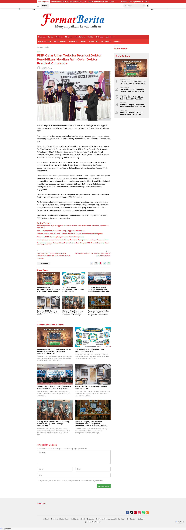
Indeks (44, 5)
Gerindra (116, 41)
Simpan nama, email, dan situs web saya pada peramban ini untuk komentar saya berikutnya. (71, 481)
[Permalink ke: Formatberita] (38, 68)
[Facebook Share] (91, 263)
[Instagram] (139, 513)
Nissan (83, 41)
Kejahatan (73, 41)
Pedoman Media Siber (60, 519)
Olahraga (99, 37)
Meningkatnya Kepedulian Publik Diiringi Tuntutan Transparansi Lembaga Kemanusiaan (72, 240)
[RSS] (147, 513)
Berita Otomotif (44, 41)
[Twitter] (131, 513)
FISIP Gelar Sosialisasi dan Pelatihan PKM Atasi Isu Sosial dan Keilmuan (93, 253)
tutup (34, 9)
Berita (50, 37)
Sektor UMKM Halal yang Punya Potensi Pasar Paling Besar (60, 237)
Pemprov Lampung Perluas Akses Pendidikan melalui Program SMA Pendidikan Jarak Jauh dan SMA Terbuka (73, 244)
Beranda (41, 37)
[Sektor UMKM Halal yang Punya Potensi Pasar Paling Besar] (48, 302)
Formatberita (45, 67)
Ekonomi (68, 37)
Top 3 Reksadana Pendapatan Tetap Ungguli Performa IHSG (61, 231)
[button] (143, 5)
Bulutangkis (93, 41)
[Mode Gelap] (148, 6)
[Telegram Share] (104, 263)
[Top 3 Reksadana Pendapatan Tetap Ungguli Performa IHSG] (73, 278)
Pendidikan (80, 37)
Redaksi (46, 519)
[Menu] (38, 6)
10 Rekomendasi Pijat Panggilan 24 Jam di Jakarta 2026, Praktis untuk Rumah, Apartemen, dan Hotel (73, 227)
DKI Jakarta (105, 41)
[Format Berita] (76, 21)
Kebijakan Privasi (78, 519)
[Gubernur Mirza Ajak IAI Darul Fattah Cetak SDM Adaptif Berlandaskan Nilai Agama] (99, 278)
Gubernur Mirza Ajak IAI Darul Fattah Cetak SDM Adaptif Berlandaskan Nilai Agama (58, 2)
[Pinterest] (135, 513)
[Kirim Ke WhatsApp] (109, 263)
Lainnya (109, 37)
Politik (90, 37)
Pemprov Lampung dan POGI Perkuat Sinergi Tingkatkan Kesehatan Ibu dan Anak (131, 113)
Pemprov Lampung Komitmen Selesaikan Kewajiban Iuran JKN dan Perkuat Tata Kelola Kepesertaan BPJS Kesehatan (141, 2)
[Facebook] (127, 513)
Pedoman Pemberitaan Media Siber (110, 519)
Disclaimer (131, 519)
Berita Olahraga (60, 41)
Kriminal (59, 37)
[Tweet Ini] (96, 263)
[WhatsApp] (143, 513)
